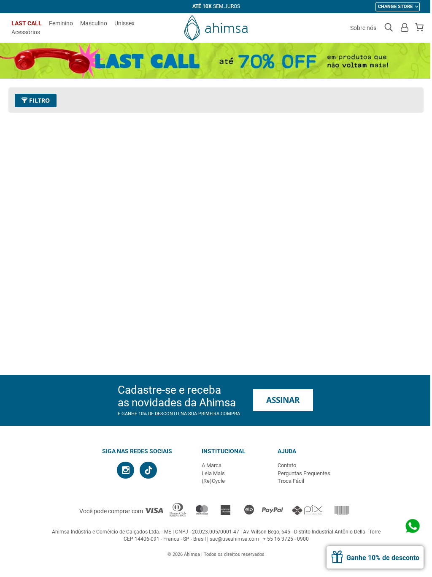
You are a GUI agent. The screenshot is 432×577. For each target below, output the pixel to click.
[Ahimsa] (216, 28)
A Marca (211, 465)
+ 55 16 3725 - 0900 (286, 539)
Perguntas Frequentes (304, 473)
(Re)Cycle (213, 481)
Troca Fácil (291, 481)
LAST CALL (26, 23)
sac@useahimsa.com (234, 539)
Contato (287, 465)
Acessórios (25, 32)
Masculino (93, 23)
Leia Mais (213, 473)
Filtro (38, 100)
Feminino (61, 23)
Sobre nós (363, 27)
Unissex (124, 23)
